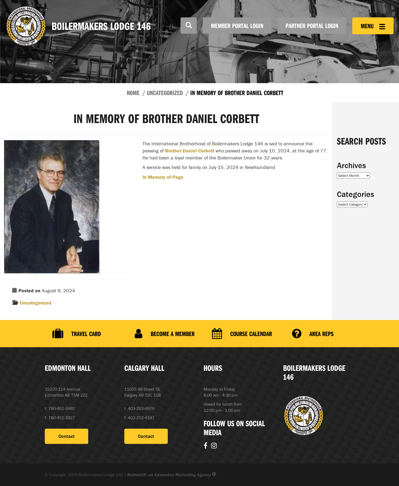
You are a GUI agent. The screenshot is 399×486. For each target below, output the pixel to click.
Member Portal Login (237, 25)
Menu (368, 26)
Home (133, 93)
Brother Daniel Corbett (189, 151)
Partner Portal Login (312, 25)
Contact (66, 436)
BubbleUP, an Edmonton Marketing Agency (169, 474)
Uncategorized (165, 93)
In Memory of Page (162, 177)
